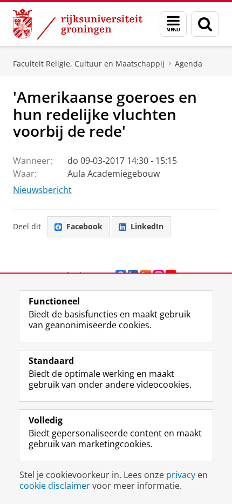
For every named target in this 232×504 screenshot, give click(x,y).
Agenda (188, 63)
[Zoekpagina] (205, 24)
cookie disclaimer (54, 485)
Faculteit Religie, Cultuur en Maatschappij (89, 63)
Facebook (84, 226)
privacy (180, 474)
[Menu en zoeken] (173, 24)
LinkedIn (147, 226)
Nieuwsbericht (42, 190)
